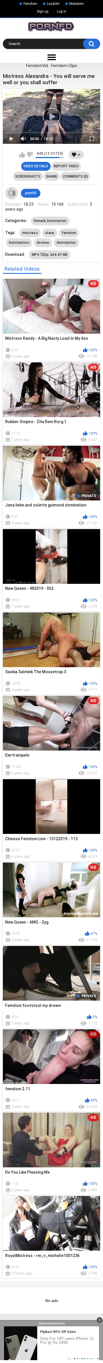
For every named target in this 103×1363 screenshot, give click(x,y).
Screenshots (27, 176)
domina (43, 243)
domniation (66, 243)
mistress (30, 233)
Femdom (30, 4)
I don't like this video (30, 155)
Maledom (76, 4)
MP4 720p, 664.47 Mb (50, 255)
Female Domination (50, 221)
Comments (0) (75, 176)
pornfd (30, 193)
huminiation (19, 243)
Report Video (66, 166)
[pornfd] (11, 193)
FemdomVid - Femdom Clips (51, 65)
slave (49, 233)
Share (51, 176)
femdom (69, 233)
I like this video (22, 155)
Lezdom (53, 4)
